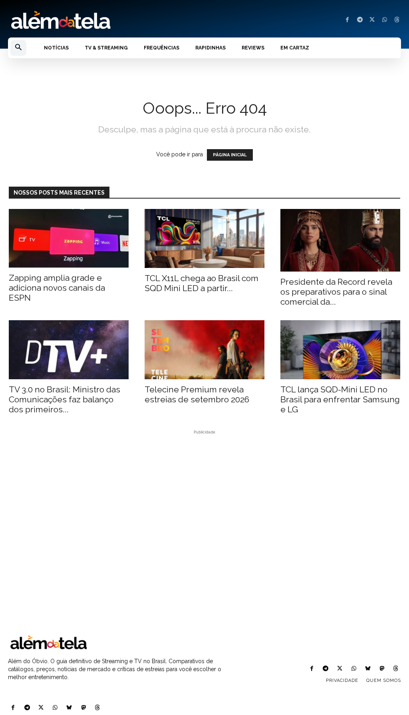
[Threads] (397, 20)
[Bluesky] (69, 708)
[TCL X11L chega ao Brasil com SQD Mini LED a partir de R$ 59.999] (204, 238)
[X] (372, 20)
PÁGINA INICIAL (230, 155)
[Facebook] (347, 20)
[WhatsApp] (384, 20)
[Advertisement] (204, 534)
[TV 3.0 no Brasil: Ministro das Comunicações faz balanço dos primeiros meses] (69, 349)
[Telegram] (359, 20)
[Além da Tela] (102, 20)
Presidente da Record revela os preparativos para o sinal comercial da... (336, 292)
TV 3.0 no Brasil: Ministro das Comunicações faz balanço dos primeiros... (64, 399)
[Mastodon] (83, 708)
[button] (18, 48)
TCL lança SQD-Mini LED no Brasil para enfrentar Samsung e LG (340, 399)
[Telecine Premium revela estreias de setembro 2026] (204, 349)
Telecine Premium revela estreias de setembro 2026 (197, 394)
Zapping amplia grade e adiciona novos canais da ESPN (57, 288)
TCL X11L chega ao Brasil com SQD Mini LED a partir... (201, 283)
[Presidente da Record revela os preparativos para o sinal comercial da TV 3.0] (340, 240)
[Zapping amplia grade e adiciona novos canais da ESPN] (69, 238)
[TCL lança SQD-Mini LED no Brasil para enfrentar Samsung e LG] (340, 349)
